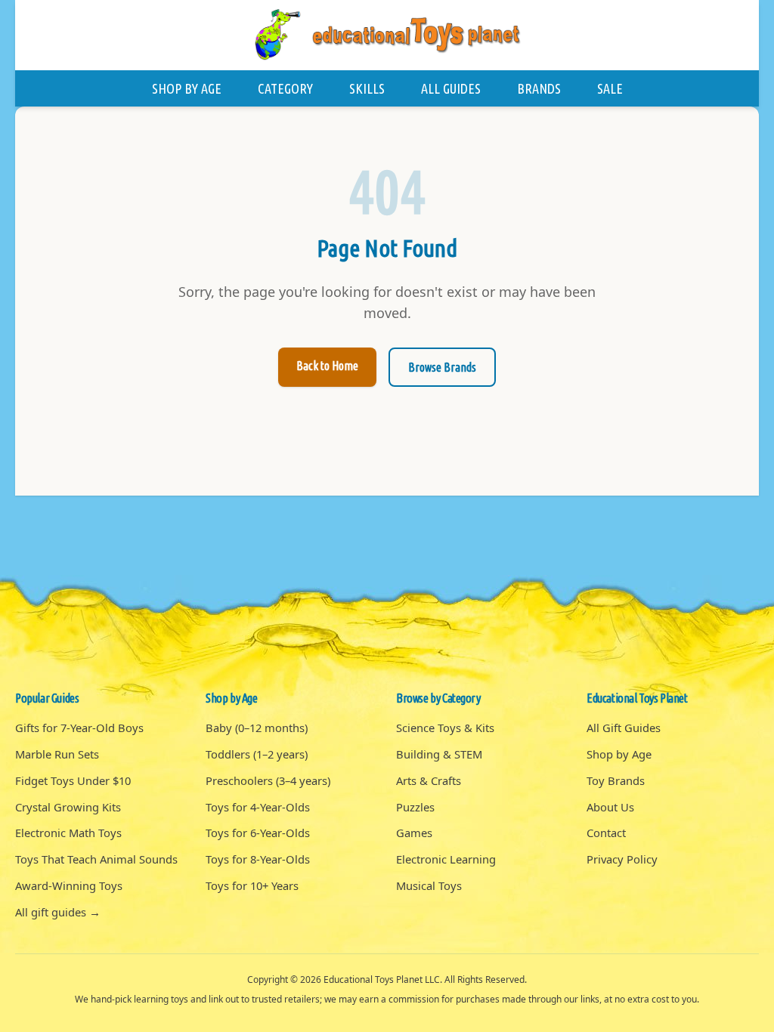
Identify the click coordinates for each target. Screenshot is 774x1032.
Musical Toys (429, 885)
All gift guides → (58, 911)
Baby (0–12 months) (257, 727)
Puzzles (415, 806)
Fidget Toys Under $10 (73, 780)
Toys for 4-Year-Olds (258, 806)
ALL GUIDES (451, 88)
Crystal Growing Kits (68, 806)
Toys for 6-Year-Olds (258, 832)
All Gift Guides (624, 727)
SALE (610, 88)
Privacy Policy (622, 859)
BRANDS (539, 88)
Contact (606, 832)
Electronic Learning (446, 859)
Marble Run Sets (57, 754)
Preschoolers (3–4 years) (268, 780)
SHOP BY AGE (186, 88)
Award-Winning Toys (68, 885)
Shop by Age (619, 754)
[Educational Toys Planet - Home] (387, 35)
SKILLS (367, 88)
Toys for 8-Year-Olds (258, 859)
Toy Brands (616, 780)
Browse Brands (442, 367)
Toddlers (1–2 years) (257, 754)
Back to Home (327, 365)
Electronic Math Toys (68, 832)
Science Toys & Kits (445, 727)
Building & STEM (439, 754)
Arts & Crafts (428, 780)
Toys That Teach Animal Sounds (96, 859)
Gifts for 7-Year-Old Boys (79, 727)
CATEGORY (285, 88)
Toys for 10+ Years (252, 885)
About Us (610, 806)
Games (414, 832)
